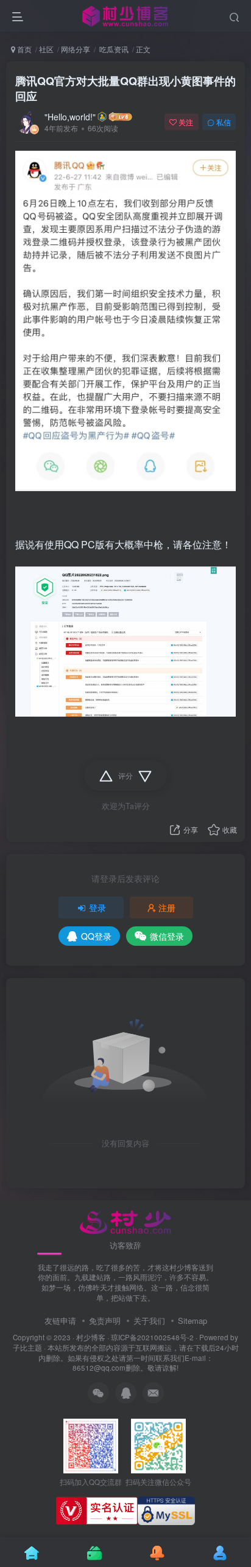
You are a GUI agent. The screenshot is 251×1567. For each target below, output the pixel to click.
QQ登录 (96, 936)
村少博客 (90, 1337)
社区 (46, 49)
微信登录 (167, 936)
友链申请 (60, 1320)
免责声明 (105, 1320)
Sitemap (192, 1320)
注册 (166, 907)
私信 (223, 122)
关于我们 (149, 1320)
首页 (23, 49)
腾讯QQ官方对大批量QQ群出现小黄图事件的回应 (125, 88)
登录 (97, 907)
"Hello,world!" (70, 117)
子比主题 (27, 1347)
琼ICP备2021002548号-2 (152, 1337)
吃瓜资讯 (113, 49)
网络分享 (75, 49)
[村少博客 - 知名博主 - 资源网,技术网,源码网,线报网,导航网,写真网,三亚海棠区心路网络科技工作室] (126, 1221)
